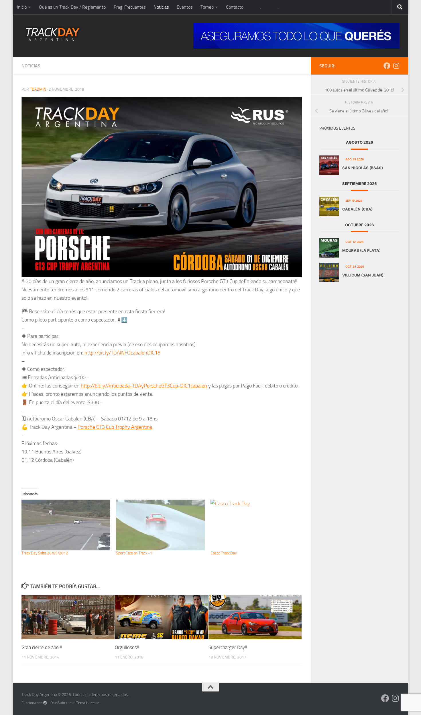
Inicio (22, 7)
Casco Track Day (223, 553)
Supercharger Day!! (227, 647)
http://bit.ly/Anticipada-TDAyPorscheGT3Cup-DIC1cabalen (144, 386)
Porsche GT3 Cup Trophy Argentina (115, 427)
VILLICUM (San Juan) (362, 275)
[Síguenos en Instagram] (396, 65)
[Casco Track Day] (254, 525)
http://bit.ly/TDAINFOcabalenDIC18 (122, 353)
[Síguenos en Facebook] (386, 65)
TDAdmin (38, 89)
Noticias (161, 7)
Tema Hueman (87, 703)
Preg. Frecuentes (129, 7)
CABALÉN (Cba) (357, 209)
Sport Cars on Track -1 (134, 553)
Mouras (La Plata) (361, 250)
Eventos (184, 7)
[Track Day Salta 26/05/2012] (65, 525)
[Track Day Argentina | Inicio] (52, 34)
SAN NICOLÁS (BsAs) (362, 167)
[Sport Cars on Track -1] (160, 525)
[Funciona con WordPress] (45, 703)
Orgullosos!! (127, 647)
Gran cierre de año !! (41, 647)
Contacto (234, 7)
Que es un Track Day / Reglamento (72, 7)
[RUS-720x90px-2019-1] (296, 36)
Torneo (207, 7)
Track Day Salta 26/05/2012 (44, 553)
